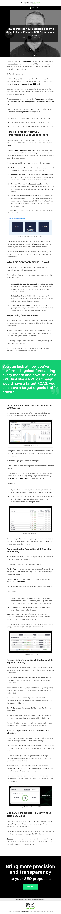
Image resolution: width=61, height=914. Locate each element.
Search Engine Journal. (22, 911)
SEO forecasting (37, 99)
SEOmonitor (27, 112)
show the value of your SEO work (28, 84)
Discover (10, 839)
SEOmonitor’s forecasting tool (20, 478)
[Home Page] (30, 3)
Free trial (30, 887)
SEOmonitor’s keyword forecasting (23, 150)
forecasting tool (35, 184)
